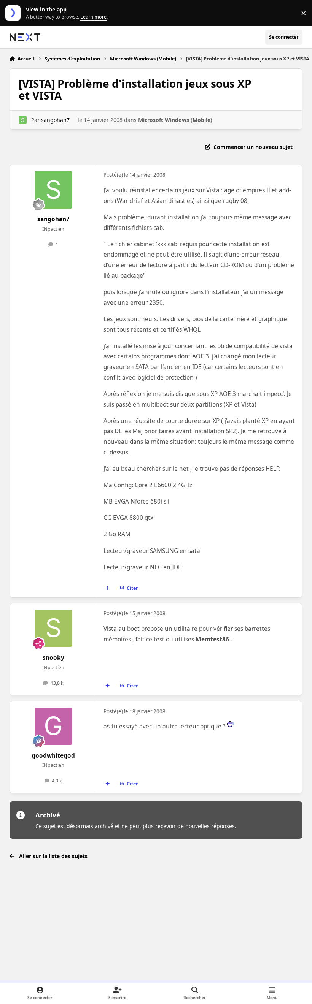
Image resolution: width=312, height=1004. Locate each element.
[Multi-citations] (107, 588)
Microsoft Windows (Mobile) (175, 120)
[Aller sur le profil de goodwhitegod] (53, 726)
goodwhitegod (53, 756)
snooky (53, 658)
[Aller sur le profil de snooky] (53, 628)
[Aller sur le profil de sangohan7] (23, 120)
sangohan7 (55, 120)
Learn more (14, 13)
